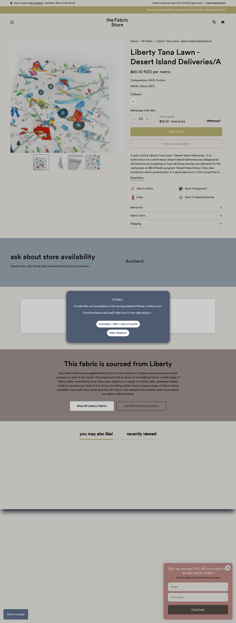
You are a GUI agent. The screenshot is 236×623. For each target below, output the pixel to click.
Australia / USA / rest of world (118, 324)
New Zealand (118, 333)
